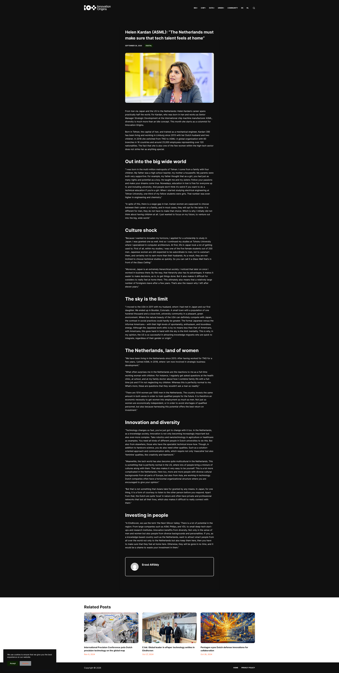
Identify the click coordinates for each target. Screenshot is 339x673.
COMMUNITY (233, 8)
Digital (149, 46)
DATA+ (212, 8)
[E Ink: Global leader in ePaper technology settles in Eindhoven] (169, 627)
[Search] (254, 8)
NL (248, 8)
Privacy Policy (248, 668)
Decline (25, 663)
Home (235, 668)
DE (242, 8)
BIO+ (196, 8)
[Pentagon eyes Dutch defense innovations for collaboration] (228, 627)
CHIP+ (203, 8)
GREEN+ (221, 8)
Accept (13, 663)
